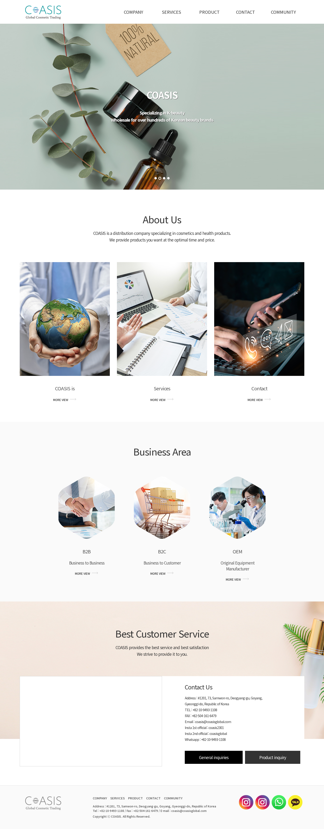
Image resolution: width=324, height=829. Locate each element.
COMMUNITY (283, 12)
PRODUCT (209, 12)
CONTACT (245, 12)
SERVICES (171, 12)
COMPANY (133, 12)
